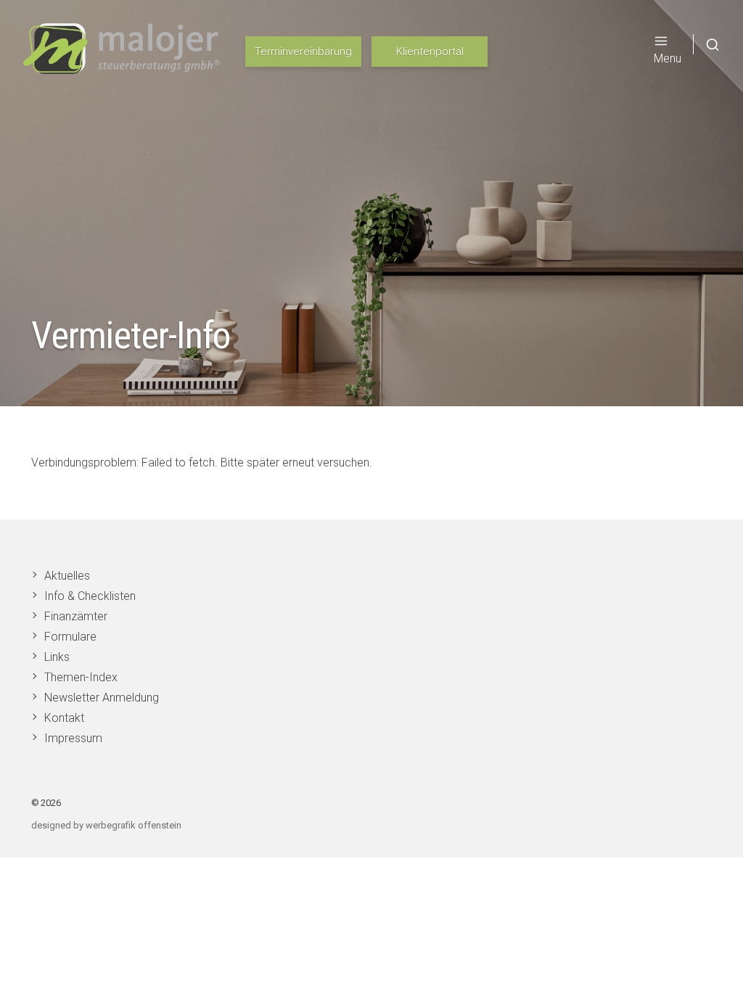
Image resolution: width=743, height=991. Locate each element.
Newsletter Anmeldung (101, 697)
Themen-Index (81, 677)
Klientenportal (430, 51)
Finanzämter (75, 616)
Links (57, 657)
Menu (667, 58)
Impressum (73, 738)
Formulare (70, 636)
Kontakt (64, 718)
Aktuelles (67, 576)
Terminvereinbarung (303, 51)
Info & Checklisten (90, 596)
